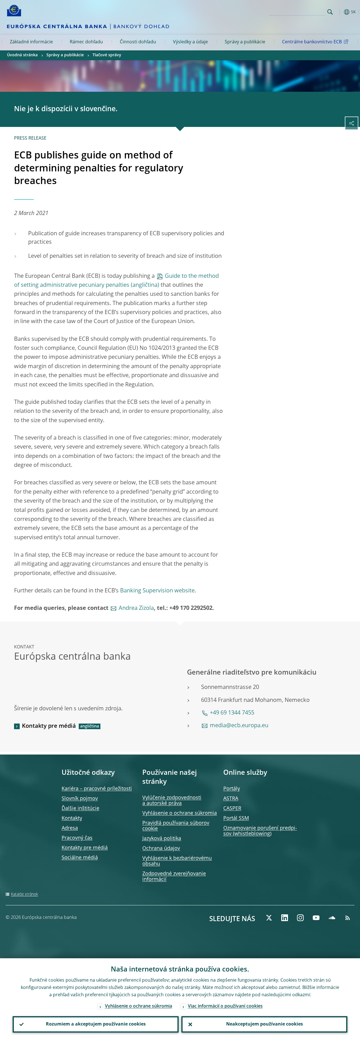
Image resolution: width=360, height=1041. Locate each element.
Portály (231, 788)
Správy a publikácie (245, 42)
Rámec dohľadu (86, 42)
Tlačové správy (107, 55)
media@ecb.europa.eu (239, 726)
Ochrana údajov (161, 848)
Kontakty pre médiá (49, 726)
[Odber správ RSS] (347, 917)
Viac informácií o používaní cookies (225, 1006)
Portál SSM (236, 818)
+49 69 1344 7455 (232, 713)
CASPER (232, 808)
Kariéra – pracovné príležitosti (97, 788)
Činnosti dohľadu (138, 42)
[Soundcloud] (332, 917)
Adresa (70, 828)
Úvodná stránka (22, 55)
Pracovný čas (77, 838)
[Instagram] (300, 917)
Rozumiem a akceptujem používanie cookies (96, 1024)
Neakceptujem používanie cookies (264, 1024)
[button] (339, 12)
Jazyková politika (161, 838)
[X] (269, 917)
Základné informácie (31, 42)
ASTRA (230, 798)
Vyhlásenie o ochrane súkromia (179, 813)
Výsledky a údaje (190, 42)
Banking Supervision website (157, 591)
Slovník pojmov (80, 798)
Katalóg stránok (24, 894)
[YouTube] (316, 917)
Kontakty (72, 818)
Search (330, 12)
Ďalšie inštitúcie (80, 808)
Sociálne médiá (80, 857)
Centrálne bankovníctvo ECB (312, 42)
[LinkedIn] (284, 917)
